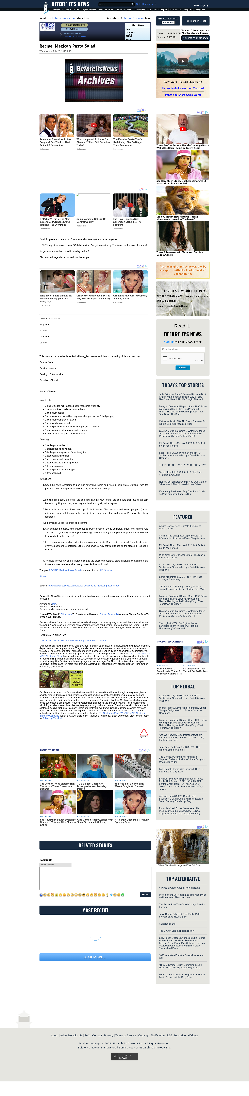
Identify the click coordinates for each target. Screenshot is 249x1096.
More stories (81, 36)
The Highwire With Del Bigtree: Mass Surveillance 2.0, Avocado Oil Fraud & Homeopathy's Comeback (178, 626)
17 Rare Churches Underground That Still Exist (178, 865)
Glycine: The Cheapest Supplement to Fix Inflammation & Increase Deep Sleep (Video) (182, 537)
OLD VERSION (196, 21)
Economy (66, 9)
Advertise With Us (71, 1035)
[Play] (183, 61)
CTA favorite (45, 305)
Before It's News (70, 4)
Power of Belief (105, 9)
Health (76, 9)
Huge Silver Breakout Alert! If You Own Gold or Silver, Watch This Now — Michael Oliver (182, 483)
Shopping (188, 9)
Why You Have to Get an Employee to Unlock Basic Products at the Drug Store (182, 975)
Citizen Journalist (109, 614)
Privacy (108, 1035)
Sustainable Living (124, 9)
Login (196, 5)
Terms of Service (125, 1035)
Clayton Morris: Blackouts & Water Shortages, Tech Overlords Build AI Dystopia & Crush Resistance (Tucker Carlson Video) (182, 433)
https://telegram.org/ (196, 296)
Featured (56, 9)
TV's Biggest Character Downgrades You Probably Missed (92, 786)
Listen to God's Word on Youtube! (183, 88)
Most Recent (176, 9)
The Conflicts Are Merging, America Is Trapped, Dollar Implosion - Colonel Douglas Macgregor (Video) (182, 759)
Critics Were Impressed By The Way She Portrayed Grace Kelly (94, 297)
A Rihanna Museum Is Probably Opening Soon (130, 297)
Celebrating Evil (167, 924)
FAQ (87, 1035)
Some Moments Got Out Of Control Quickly (91, 220)
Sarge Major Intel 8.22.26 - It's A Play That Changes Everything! (180, 473)
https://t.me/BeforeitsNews (172, 306)
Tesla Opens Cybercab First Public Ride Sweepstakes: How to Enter (179, 915)
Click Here (66, 614)
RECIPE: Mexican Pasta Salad (65, 570)
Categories (200, 9)
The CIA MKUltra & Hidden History (176, 931)
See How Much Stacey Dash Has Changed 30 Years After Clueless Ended (58, 822)
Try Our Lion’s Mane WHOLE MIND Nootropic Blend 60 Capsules (72, 640)
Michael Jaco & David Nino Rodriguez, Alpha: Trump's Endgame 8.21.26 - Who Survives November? (182, 710)
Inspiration (140, 9)
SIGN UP (169, 342)
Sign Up (204, 5)
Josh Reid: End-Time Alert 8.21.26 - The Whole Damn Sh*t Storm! (179, 748)
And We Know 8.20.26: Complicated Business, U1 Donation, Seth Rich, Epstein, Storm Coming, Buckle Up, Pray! (181, 799)
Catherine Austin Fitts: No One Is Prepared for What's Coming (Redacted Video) (182, 422)
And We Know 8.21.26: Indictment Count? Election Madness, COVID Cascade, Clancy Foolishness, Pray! (181, 737)
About (54, 1035)
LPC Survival (106, 570)
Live (149, 9)
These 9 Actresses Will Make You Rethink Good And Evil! (179, 253)
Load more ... (95, 957)
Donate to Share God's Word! (183, 95)
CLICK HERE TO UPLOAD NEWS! (195, 38)
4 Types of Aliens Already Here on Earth (179, 888)
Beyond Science (88, 9)
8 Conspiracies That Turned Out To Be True (195, 669)
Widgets (193, 1035)
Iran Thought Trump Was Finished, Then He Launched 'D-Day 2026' (181, 770)
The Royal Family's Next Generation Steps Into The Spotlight (127, 222)
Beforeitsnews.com (64, 18)
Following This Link (53, 718)
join (54, 604)
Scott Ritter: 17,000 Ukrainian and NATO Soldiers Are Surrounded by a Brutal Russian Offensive (182, 455)
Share (42, 576)
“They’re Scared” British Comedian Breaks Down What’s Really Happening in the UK (180, 966)
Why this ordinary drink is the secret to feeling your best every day (56, 298)
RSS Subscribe (176, 1035)
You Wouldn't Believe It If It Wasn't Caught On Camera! (129, 785)
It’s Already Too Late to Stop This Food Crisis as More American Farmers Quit (182, 492)
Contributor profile (67, 36)
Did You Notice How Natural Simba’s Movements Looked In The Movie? (177, 218)
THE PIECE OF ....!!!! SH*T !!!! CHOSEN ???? (182, 465)
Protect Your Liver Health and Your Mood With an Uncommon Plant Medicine (182, 896)
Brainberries (45, 229)
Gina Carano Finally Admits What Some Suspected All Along (95, 821)
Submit (183, 367)
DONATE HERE (168, 22)
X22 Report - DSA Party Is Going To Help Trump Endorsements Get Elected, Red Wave (182, 587)
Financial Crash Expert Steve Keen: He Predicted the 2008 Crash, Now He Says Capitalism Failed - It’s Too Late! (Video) (179, 811)
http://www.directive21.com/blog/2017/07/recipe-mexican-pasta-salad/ (83, 585)
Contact (97, 1035)
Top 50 (164, 9)
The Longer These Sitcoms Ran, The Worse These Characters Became (57, 786)
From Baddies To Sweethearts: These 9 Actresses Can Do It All (169, 671)
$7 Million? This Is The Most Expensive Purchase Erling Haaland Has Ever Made (55, 222)
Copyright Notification (151, 1035)
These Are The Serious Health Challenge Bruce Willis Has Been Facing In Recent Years (182, 147)
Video (156, 9)
